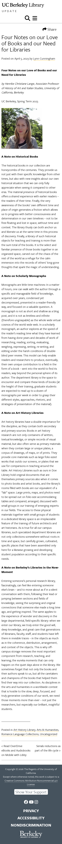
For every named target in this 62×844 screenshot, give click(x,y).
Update (9, 11)
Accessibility (31, 818)
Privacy (31, 810)
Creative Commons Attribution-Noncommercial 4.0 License (31, 782)
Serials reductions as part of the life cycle (48, 748)
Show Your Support (31, 792)
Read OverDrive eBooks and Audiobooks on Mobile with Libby (15, 750)
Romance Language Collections (20, 734)
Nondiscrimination (31, 825)
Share (52, 29)
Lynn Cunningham (44, 58)
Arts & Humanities (47, 730)
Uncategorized (48, 734)
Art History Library (24, 730)
